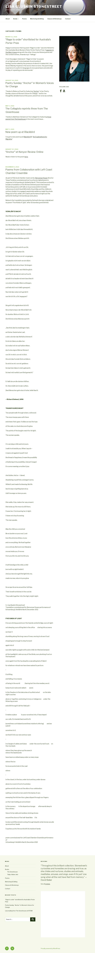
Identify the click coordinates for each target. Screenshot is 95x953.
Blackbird (27, 137)
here (26, 157)
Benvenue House (41, 178)
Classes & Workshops (54, 19)
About (8, 19)
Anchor (36, 91)
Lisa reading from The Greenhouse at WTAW (19, 911)
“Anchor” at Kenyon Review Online (24, 151)
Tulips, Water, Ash (12, 874)
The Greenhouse (12, 872)
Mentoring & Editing (37, 19)
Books (15, 19)
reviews (47, 884)
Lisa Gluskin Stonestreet (34, 6)
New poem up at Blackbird (20, 131)
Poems (24, 19)
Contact (68, 19)
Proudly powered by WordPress (50, 948)
